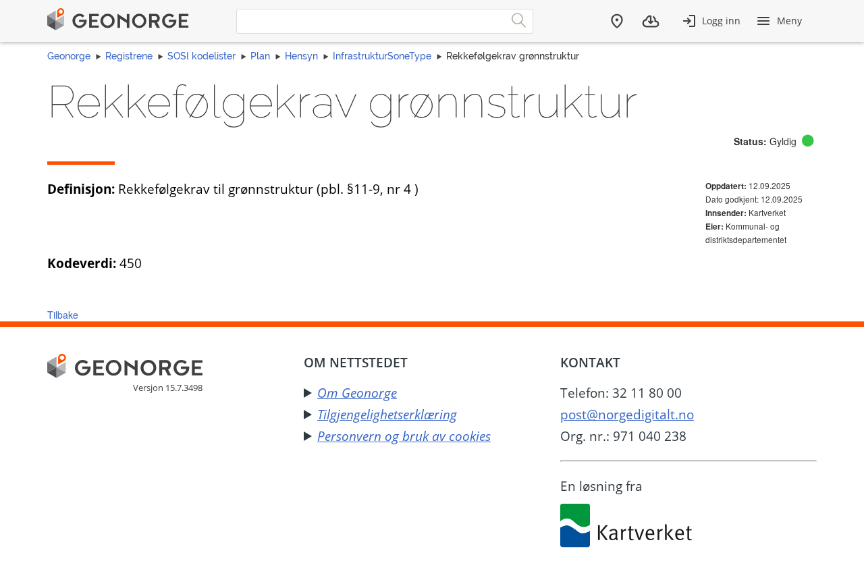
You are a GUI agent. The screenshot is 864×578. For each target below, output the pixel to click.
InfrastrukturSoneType (382, 56)
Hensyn (301, 56)
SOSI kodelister (201, 56)
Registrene (129, 56)
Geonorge (68, 56)
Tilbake (62, 314)
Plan (260, 56)
